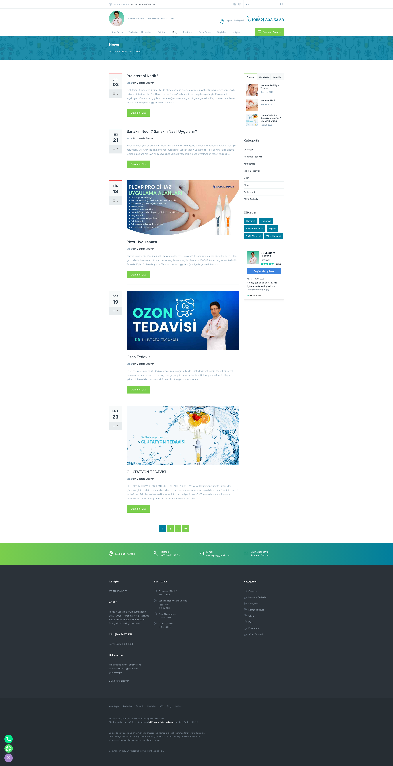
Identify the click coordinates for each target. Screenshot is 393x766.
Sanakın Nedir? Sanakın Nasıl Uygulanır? (162, 131)
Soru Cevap (205, 32)
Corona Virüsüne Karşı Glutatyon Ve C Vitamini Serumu (271, 118)
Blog (174, 32)
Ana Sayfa (117, 32)
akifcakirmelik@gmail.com (161, 722)
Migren (272, 228)
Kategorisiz (249, 163)
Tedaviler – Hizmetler (140, 32)
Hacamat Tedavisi (253, 156)
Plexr (246, 185)
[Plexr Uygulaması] (183, 207)
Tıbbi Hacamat (273, 236)
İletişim (236, 32)
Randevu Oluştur (272, 32)
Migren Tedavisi (252, 170)
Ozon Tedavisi (139, 357)
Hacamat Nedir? (269, 100)
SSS (161, 706)
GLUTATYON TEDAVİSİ (146, 472)
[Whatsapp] (8, 748)
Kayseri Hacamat (254, 228)
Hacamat (250, 221)
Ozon (246, 177)
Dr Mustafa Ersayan (143, 82)
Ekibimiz (162, 32)
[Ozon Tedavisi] (183, 320)
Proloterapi (249, 192)
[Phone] (8, 739)
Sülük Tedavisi (251, 199)
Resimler (188, 32)
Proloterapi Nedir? (142, 76)
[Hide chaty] (8, 758)
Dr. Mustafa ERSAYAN (120, 51)
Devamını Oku (138, 112)
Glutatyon (248, 149)
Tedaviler (127, 706)
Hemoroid (266, 221)
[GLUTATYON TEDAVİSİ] (183, 435)
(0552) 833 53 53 (118, 591)
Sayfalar (221, 32)
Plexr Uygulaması (142, 242)
